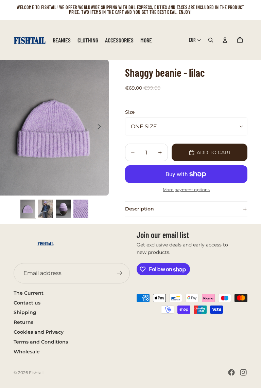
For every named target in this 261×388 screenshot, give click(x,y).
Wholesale (27, 352)
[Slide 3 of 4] (63, 209)
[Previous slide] (7, 127)
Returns (23, 322)
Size (130, 112)
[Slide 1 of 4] (27, 209)
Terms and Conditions (41, 342)
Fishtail (36, 372)
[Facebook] (231, 372)
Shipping (25, 312)
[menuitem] (146, 40)
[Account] (225, 40)
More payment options (186, 189)
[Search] (210, 40)
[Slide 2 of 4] (45, 209)
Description (139, 209)
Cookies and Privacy (39, 332)
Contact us (27, 303)
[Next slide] (101, 127)
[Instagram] (243, 372)
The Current (29, 293)
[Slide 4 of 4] (80, 209)
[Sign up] (119, 273)
